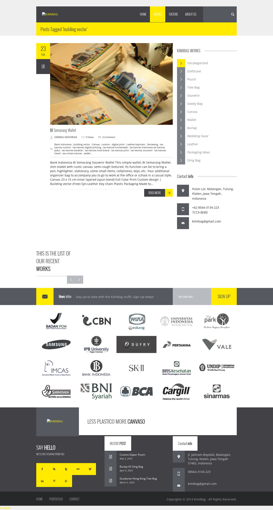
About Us (190, 14)
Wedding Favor (198, 136)
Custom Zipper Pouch (132, 454)
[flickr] (78, 469)
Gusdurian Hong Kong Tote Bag (138, 478)
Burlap (192, 128)
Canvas (192, 112)
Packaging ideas (198, 152)
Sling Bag (193, 160)
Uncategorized (197, 63)
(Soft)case (194, 71)
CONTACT (74, 499)
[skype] (54, 469)
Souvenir (193, 95)
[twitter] (66, 469)
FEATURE (173, 14)
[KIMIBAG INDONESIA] (53, 14)
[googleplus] (66, 481)
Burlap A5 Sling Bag (131, 466)
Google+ (6, 508)
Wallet (191, 120)
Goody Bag (194, 104)
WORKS (158, 14)
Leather (192, 144)
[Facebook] (42, 469)
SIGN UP (224, 296)
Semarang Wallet (63, 130)
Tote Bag (193, 87)
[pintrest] (54, 481)
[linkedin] (42, 481)
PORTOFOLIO (56, 499)
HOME (143, 14)
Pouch (191, 79)
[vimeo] (90, 469)
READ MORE (154, 192)
